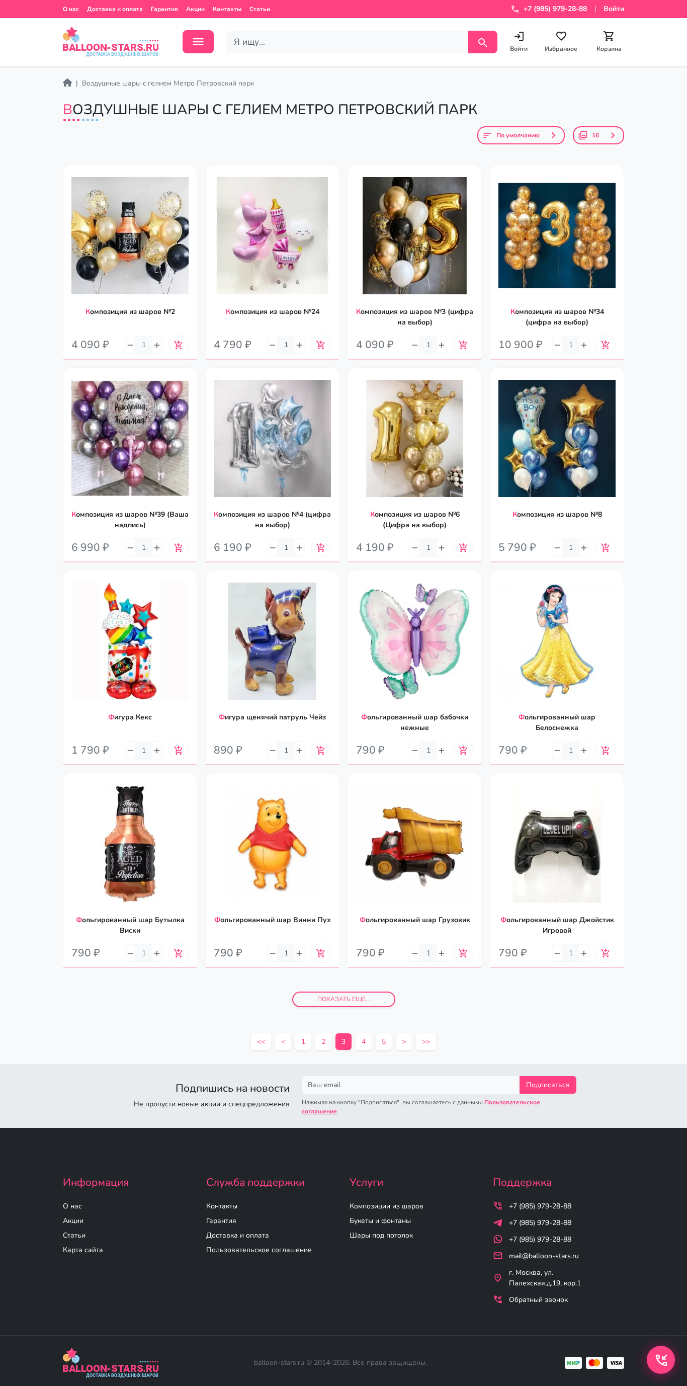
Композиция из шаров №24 (272, 311)
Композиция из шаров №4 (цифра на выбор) (272, 520)
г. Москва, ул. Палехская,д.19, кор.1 (545, 1278)
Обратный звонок (538, 1300)
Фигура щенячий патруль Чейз (272, 717)
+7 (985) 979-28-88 (540, 1206)
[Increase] (156, 345)
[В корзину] (178, 345)
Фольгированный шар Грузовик (415, 920)
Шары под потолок (381, 1235)
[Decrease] (130, 345)
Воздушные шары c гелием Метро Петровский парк (168, 83)
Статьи (259, 9)
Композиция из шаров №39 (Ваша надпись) (130, 520)
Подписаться (548, 1085)
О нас (71, 9)
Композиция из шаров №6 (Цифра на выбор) (415, 520)
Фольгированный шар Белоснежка (557, 722)
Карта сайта (83, 1250)
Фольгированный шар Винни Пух (272, 920)
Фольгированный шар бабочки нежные (414, 722)
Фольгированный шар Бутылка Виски (130, 925)
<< (261, 1041)
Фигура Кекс (130, 717)
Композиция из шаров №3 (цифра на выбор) (414, 317)
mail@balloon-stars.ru (544, 1256)
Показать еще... (343, 999)
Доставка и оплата (115, 9)
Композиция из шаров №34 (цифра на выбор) (557, 317)
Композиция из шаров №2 (130, 311)
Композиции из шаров (386, 1206)
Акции (195, 9)
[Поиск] (482, 42)
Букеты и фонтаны (380, 1221)
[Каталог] (198, 41)
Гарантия (164, 9)
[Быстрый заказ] (190, 202)
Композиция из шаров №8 (557, 514)
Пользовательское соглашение (259, 1250)
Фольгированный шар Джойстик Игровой (557, 925)
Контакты (227, 9)
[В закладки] (190, 182)
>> (426, 1041)
